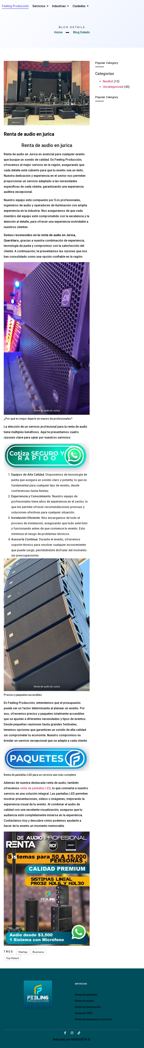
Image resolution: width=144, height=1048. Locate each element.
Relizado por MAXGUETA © (72, 1039)
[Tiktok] (79, 1033)
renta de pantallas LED (35, 788)
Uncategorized (113, 87)
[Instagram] (72, 1033)
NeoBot (108, 81)
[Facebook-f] (65, 1033)
